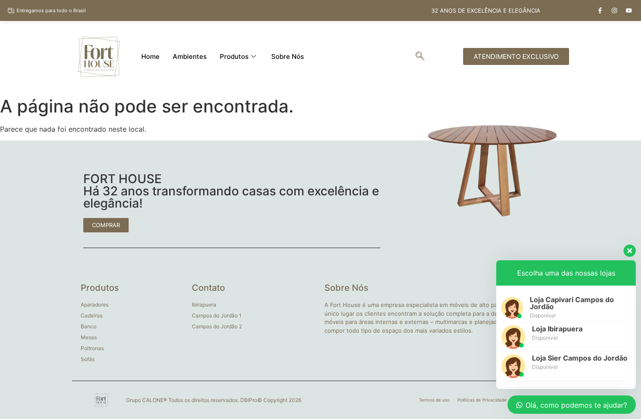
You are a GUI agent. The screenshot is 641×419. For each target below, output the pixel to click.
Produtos (234, 56)
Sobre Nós (287, 56)
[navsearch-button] (420, 56)
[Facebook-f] (600, 10)
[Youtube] (629, 10)
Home (150, 56)
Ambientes (190, 56)
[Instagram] (614, 10)
